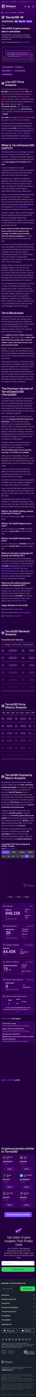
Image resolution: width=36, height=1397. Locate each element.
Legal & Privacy (10, 1394)
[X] (2, 1339)
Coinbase (22, 128)
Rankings (13, 12)
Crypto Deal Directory (18, 601)
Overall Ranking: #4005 (7, 21)
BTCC (3, 131)
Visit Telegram (29, 945)
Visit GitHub (29, 979)
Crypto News (18, 609)
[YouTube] (9, 1339)
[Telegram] (6, 1339)
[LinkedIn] (16, 1339)
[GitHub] (29, 1339)
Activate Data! (25, 42)
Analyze (9, 1169)
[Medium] (19, 1339)
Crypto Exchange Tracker (13, 133)
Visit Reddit (29, 926)
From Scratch (16, 616)
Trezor (29, 138)
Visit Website (29, 962)
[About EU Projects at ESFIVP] (8, 1351)
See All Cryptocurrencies (18, 1214)
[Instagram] (22, 1339)
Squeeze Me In (18, 1269)
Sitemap (3, 1394)
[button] (28, 7)
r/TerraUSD (6, 1018)
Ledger (21, 138)
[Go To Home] (2, 12)
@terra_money (10, 849)
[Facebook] (12, 1339)
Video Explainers (25, 612)
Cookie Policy (19, 1394)
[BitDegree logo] (7, 1362)
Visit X (31, 906)
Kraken (29, 128)
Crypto (7, 12)
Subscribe (27, 1289)
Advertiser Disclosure (29, 1394)
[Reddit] (26, 1339)
